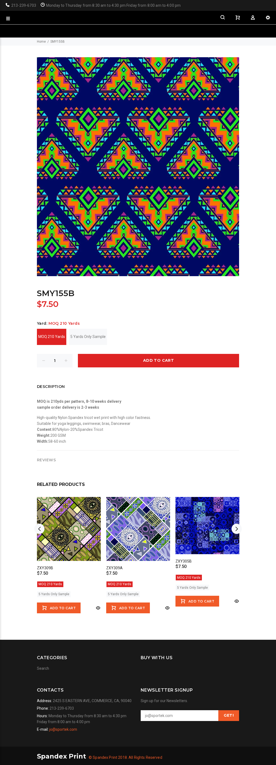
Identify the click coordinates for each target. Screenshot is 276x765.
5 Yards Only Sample (88, 336)
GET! (229, 715)
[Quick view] (97, 608)
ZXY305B (183, 561)
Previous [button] (39, 529)
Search (43, 668)
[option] (69, 551)
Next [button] (237, 529)
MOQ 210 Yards (51, 336)
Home (41, 41)
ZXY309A (114, 568)
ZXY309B (45, 568)
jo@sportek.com (63, 729)
